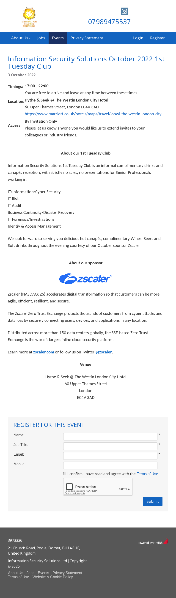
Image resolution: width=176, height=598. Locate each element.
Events (58, 37)
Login (138, 37)
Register (157, 37)
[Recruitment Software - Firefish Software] (153, 541)
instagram (124, 11)
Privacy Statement (87, 37)
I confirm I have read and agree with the (101, 473)
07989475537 (109, 21)
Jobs (41, 37)
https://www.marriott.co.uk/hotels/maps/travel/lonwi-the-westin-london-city (93, 114)
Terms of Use (147, 474)
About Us (19, 37)
